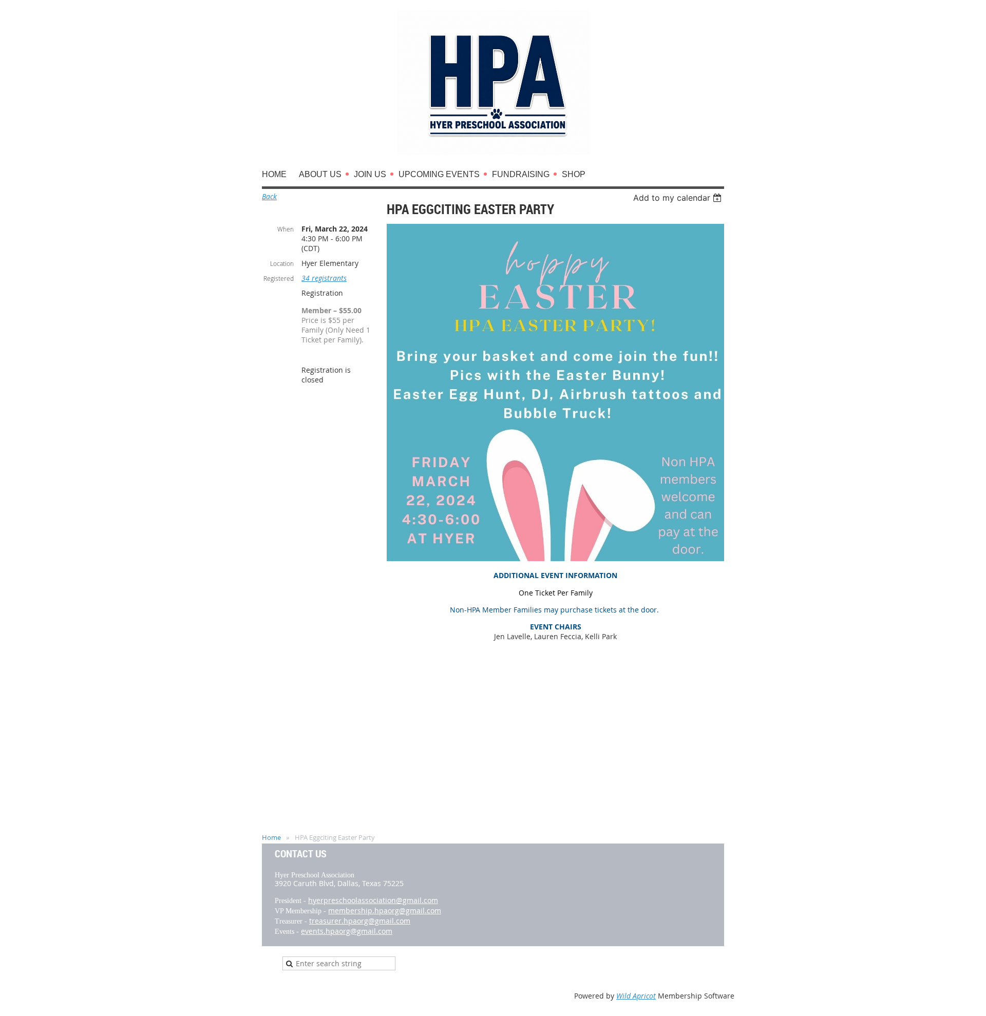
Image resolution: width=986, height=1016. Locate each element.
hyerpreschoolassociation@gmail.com (373, 900)
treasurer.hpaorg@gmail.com (359, 921)
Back (269, 196)
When (285, 229)
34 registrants (324, 278)
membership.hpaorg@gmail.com (384, 910)
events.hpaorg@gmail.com (346, 931)
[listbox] (678, 197)
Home (271, 837)
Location (282, 263)
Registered (278, 278)
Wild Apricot (636, 996)
